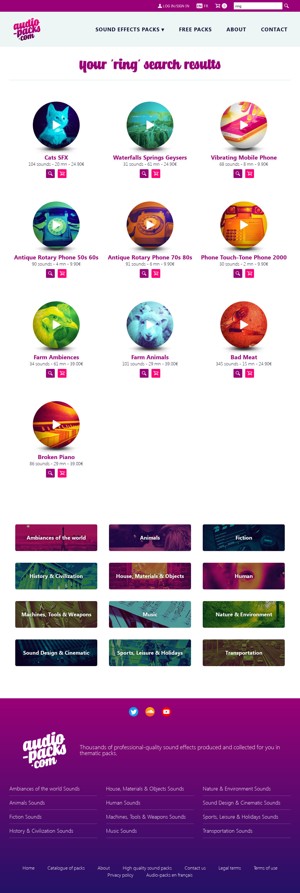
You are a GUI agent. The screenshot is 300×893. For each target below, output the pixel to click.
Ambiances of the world (56, 537)
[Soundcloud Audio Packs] (150, 711)
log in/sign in (176, 6)
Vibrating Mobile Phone (244, 157)
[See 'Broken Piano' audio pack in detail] (50, 473)
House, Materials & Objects (150, 575)
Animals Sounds (27, 802)
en (199, 6)
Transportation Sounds (228, 830)
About (236, 29)
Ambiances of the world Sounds (44, 788)
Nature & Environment (244, 614)
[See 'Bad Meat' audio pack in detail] (237, 373)
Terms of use (265, 868)
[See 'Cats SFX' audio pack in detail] (50, 173)
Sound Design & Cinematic (56, 652)
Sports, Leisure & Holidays (150, 652)
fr (206, 6)
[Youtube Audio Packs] (166, 711)
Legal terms (230, 868)
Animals (150, 537)
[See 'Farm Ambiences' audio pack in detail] (50, 373)
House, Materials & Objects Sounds (145, 788)
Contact (274, 29)
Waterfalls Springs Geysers (150, 157)
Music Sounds (121, 830)
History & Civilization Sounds (41, 830)
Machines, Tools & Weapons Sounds (146, 816)
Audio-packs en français (169, 875)
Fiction (244, 537)
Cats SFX (56, 157)
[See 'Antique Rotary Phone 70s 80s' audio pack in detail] (144, 273)
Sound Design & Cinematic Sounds (241, 802)
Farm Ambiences (56, 357)
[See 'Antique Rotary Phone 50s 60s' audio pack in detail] (50, 273)
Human (244, 575)
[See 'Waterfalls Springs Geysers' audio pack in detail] (144, 173)
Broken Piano (56, 457)
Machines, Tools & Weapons (56, 614)
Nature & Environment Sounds (237, 788)
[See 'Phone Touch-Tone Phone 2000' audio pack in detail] (237, 273)
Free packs (195, 29)
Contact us (195, 868)
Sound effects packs (130, 29)
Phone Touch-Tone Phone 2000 (244, 257)
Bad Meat (244, 357)
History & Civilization (56, 575)
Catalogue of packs (66, 868)
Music (150, 614)
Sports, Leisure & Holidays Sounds (240, 816)
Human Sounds (123, 802)
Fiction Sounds (25, 816)
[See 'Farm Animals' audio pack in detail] (144, 373)
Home (29, 868)
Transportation (243, 652)
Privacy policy (120, 875)
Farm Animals (150, 357)
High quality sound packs (147, 868)
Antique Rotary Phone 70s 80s (150, 257)
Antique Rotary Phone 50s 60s (56, 257)
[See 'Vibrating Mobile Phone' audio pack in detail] (237, 173)
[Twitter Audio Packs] (133, 711)
